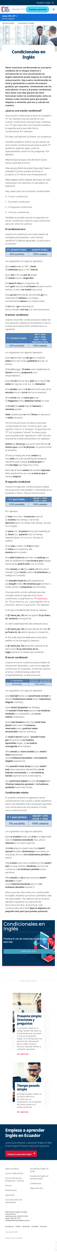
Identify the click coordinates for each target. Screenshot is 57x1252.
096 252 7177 (18, 9)
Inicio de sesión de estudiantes (13, 1201)
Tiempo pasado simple (28, 1087)
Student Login (44, 2)
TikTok (17, 1226)
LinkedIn (34, 1226)
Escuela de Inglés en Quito (39, 1170)
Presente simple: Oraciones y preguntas (29, 1019)
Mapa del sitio (36, 1188)
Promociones (11, 1190)
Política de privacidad (13, 1238)
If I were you (41, 598)
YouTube (43, 1226)
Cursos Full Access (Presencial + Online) (14, 1179)
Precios (8, 1185)
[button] (53, 9)
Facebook (26, 1226)
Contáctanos (35, 1183)
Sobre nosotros (12, 1168)
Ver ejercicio (23, 1054)
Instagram (9, 1226)
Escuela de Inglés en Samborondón (39, 1177)
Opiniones (9, 1195)
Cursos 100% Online (14, 1173)
